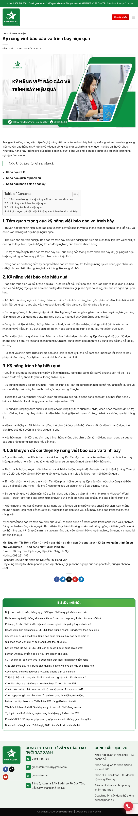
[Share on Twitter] (63, 579)
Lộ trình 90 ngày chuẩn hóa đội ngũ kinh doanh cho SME (36, 653)
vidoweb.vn (94, 811)
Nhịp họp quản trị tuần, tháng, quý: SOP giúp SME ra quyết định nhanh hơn (46, 612)
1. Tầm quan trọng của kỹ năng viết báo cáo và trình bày (40, 199)
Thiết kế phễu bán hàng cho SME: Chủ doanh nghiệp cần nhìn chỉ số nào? (46, 677)
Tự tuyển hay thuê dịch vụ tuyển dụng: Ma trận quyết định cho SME (42, 713)
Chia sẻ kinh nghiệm (14, 33)
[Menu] (133, 17)
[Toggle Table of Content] (74, 194)
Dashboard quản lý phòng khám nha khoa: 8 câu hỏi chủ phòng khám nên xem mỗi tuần (53, 618)
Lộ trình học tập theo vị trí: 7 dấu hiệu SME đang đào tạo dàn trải (40, 701)
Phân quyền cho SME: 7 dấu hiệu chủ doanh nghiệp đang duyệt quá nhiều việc (48, 624)
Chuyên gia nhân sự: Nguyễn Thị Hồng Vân (41, 560)
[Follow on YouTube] (5, 777)
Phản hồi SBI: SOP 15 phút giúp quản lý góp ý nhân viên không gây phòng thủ (48, 719)
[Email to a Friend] (69, 579)
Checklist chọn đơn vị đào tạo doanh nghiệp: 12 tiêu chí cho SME (40, 683)
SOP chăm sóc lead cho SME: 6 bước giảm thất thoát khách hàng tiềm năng (46, 659)
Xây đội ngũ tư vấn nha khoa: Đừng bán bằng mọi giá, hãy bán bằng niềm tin (47, 636)
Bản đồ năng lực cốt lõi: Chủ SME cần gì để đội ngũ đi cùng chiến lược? (44, 647)
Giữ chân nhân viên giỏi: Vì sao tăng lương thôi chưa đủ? (36, 641)
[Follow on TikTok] (11, 769)
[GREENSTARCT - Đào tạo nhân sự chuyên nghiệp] (11, 17)
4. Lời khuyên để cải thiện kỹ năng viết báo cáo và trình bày (42, 211)
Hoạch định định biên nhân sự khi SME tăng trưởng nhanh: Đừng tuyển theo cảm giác (52, 629)
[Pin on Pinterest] (75, 579)
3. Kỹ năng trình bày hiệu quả (24, 207)
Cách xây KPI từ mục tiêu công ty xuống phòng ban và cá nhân (40, 671)
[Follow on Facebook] (5, 769)
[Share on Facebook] (57, 579)
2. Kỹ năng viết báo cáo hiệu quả (26, 203)
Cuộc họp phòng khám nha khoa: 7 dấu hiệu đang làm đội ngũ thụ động (44, 695)
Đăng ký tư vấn (120, 17)
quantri (37, 48)
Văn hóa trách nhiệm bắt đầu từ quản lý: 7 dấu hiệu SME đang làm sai (43, 707)
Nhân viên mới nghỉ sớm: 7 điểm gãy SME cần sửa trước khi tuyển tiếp (43, 725)
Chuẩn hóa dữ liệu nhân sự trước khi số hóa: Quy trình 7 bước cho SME (44, 689)
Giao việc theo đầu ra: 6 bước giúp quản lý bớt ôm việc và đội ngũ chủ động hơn (49, 665)
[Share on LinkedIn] (81, 579)
